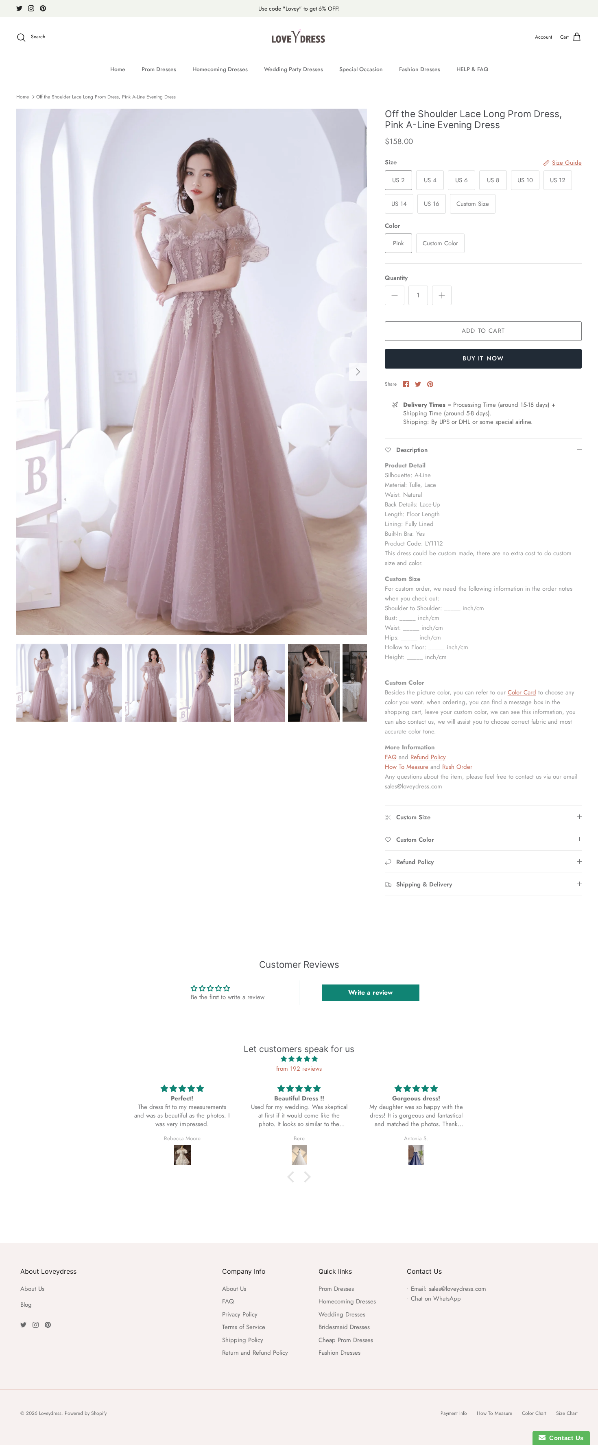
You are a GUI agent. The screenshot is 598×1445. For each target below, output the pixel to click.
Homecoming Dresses (220, 69)
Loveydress (50, 1413)
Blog (26, 1304)
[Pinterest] (43, 8)
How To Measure (406, 766)
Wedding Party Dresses (293, 69)
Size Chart (567, 1413)
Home (117, 69)
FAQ (391, 757)
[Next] (358, 372)
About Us (32, 1288)
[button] (293, 1177)
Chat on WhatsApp (436, 1298)
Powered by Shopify (86, 1413)
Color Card (522, 692)
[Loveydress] (299, 37)
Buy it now (483, 358)
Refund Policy (428, 757)
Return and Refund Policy (255, 1352)
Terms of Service (243, 1327)
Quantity (396, 278)
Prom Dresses (159, 69)
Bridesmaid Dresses (344, 1327)
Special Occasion (361, 69)
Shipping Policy (242, 1340)
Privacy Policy (240, 1314)
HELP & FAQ (472, 69)
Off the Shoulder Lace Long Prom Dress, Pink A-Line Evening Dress (106, 96)
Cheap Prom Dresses (346, 1340)
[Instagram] (31, 8)
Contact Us (565, 1437)
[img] (299, 1059)
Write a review (370, 992)
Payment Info (454, 1413)
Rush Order (457, 766)
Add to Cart (483, 330)
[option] (191, 372)
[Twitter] (19, 8)
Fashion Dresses (419, 69)
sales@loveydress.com (457, 1288)
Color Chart (534, 1413)
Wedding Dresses (342, 1314)
